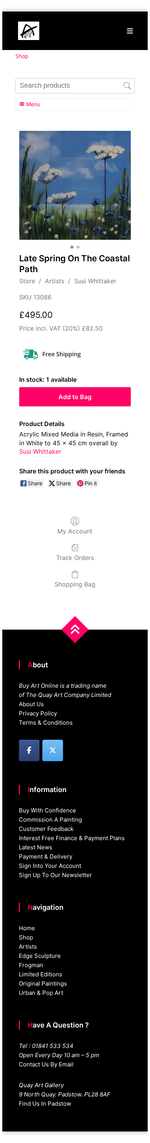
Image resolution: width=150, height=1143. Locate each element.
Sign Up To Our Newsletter (55, 875)
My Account (74, 531)
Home (27, 928)
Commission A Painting (50, 819)
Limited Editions (40, 974)
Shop (26, 937)
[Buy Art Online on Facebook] (29, 750)
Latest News (35, 847)
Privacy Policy (38, 713)
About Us (31, 704)
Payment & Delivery (45, 856)
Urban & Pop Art (41, 992)
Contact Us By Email (46, 1064)
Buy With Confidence (47, 810)
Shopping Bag (75, 584)
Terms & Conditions (46, 722)
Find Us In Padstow (45, 1103)
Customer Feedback (46, 828)
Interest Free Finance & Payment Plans (72, 838)
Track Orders (75, 557)
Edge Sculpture (40, 955)
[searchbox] (75, 86)
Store (27, 281)
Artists (54, 281)
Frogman (31, 965)
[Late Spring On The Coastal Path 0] (75, 185)
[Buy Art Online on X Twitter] (52, 750)
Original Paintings (43, 983)
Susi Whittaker (95, 281)
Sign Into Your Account (50, 865)
